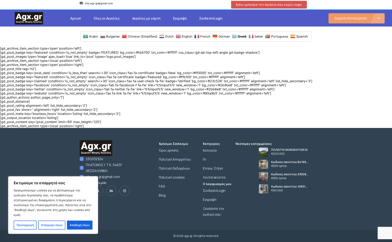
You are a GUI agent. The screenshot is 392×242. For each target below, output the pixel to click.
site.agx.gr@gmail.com (103, 176)
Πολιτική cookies (172, 177)
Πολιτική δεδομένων (174, 168)
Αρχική (75, 18)
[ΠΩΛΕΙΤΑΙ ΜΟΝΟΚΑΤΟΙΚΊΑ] (263, 152)
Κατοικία (210, 150)
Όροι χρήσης (169, 150)
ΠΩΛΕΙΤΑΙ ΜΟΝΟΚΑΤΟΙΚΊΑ (289, 149)
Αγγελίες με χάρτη (146, 18)
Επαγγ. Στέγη (213, 168)
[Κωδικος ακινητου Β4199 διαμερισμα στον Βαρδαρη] (263, 164)
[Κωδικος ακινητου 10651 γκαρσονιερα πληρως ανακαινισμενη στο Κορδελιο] (263, 188)
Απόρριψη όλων (51, 225)
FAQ (162, 186)
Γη (204, 159)
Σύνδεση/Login (210, 18)
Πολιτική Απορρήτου (175, 159)
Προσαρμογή (25, 225)
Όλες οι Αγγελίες (107, 18)
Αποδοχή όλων (80, 225)
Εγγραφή (180, 18)
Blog (162, 195)
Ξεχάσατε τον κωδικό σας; (213, 211)
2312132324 (94, 159)
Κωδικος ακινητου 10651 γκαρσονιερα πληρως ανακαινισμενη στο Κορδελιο (288, 186)
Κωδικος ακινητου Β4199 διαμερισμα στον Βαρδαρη (290, 162)
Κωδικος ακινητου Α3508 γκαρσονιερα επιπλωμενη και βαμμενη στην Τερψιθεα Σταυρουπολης (291, 174)
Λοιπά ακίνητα (214, 177)
